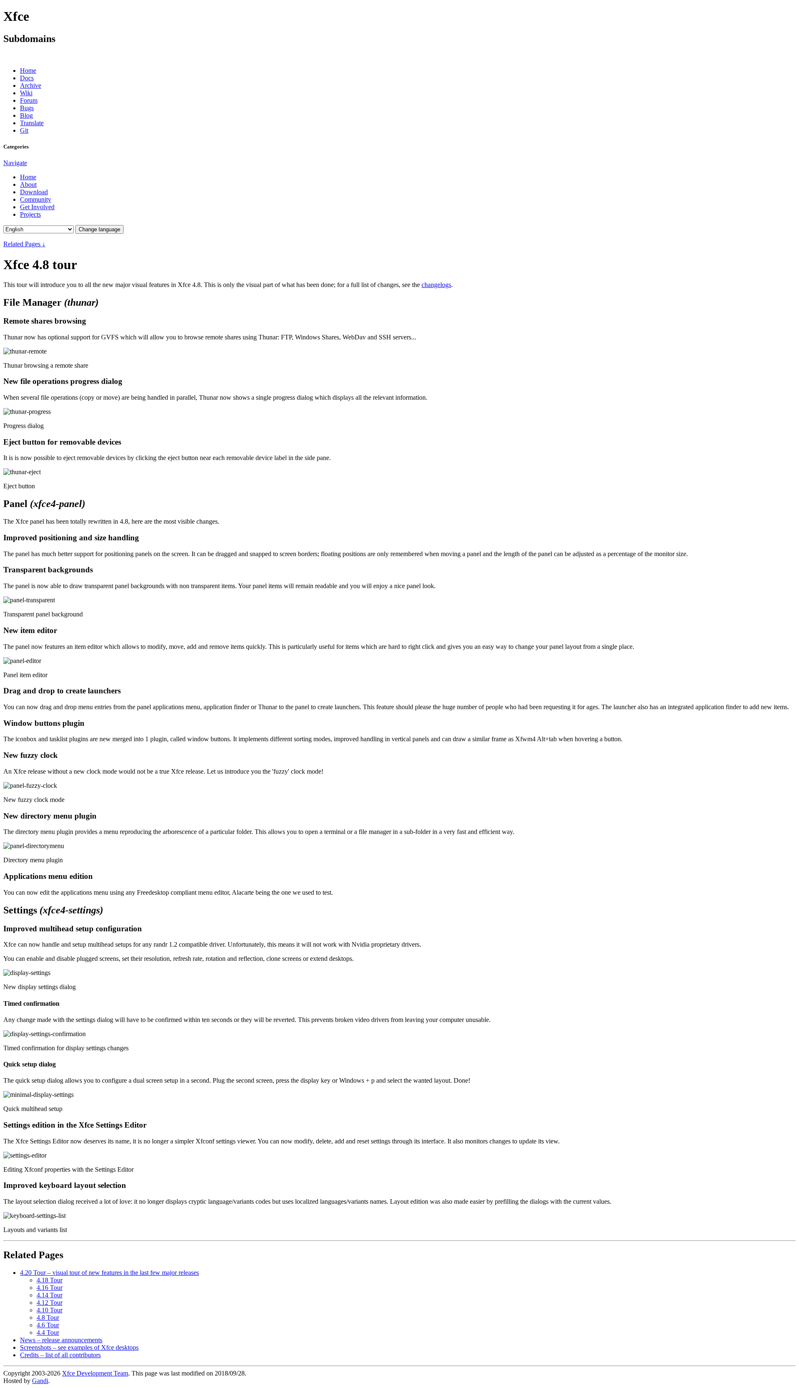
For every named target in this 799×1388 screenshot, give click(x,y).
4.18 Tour (49, 1280)
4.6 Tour (48, 1325)
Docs (27, 78)
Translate (32, 122)
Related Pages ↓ (24, 243)
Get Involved (37, 206)
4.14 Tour (49, 1295)
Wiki (26, 92)
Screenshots (79, 1347)
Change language (99, 229)
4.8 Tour (48, 1317)
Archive (30, 85)
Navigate (15, 162)
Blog (26, 115)
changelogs (436, 284)
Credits (60, 1354)
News (61, 1339)
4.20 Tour (109, 1272)
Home (28, 70)
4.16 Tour (49, 1287)
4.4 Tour (48, 1332)
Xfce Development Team (95, 1373)
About (28, 184)
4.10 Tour (49, 1310)
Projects (30, 214)
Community (35, 199)
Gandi (40, 1380)
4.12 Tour (49, 1302)
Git (24, 130)
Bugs (27, 107)
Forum (28, 100)
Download (34, 191)
